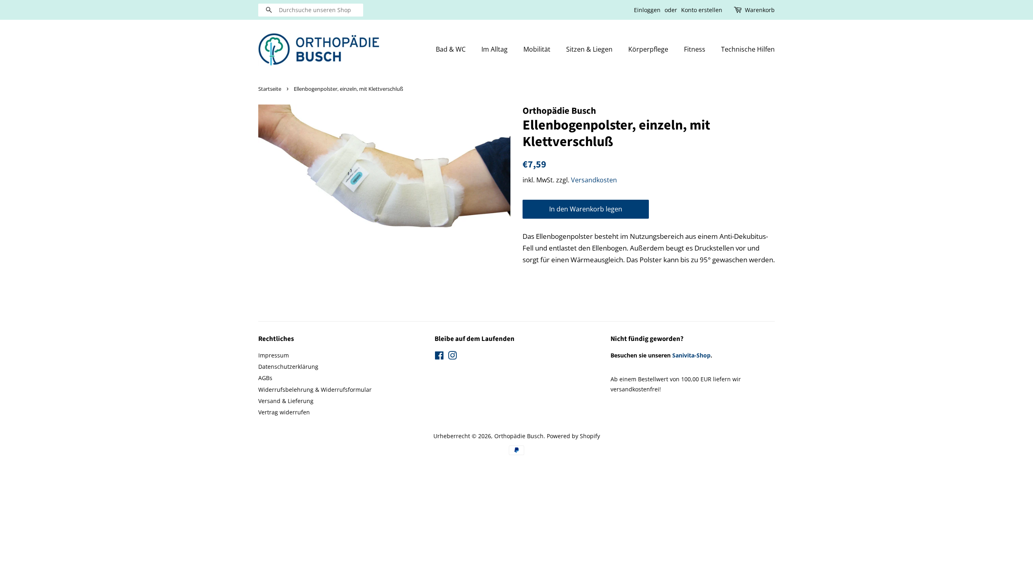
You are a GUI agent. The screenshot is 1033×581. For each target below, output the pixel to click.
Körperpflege (648, 49)
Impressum (273, 355)
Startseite (269, 88)
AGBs (265, 378)
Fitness (694, 49)
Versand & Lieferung (286, 401)
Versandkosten (594, 180)
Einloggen (647, 10)
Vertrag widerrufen (284, 412)
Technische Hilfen (748, 49)
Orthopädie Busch (519, 436)
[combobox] (310, 10)
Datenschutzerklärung (288, 366)
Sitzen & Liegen (589, 49)
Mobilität (536, 49)
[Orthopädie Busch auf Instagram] (452, 357)
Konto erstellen (701, 10)
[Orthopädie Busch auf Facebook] (439, 357)
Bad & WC (451, 49)
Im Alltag (494, 49)
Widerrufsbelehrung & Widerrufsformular (315, 389)
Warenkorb (760, 10)
